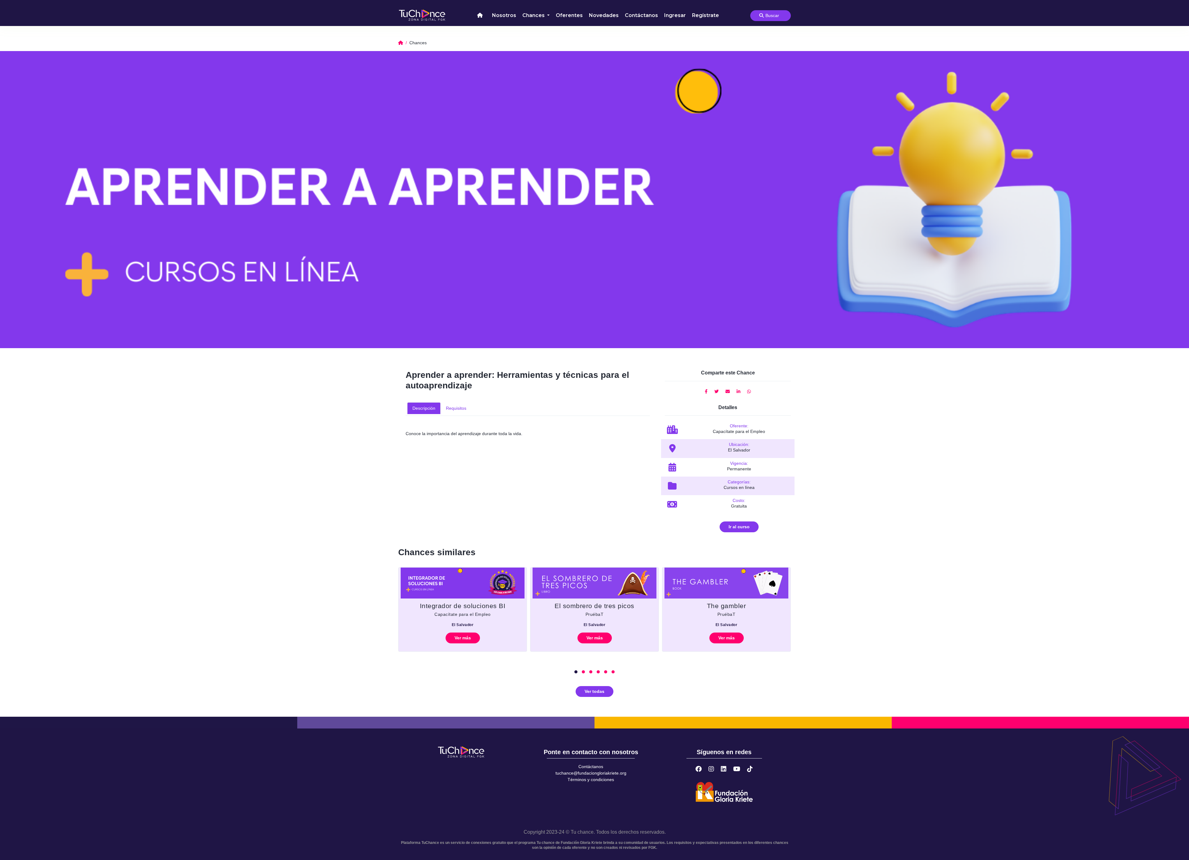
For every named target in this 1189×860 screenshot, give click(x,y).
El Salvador (463, 625)
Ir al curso (739, 526)
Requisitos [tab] (456, 408)
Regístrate (705, 15)
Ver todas (594, 691)
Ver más (463, 637)
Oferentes (569, 15)
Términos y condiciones (591, 779)
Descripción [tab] (423, 408)
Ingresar (675, 15)
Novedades (604, 15)
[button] (576, 672)
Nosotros (504, 15)
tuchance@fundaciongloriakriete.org (590, 773)
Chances (534, 15)
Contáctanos (641, 15)
